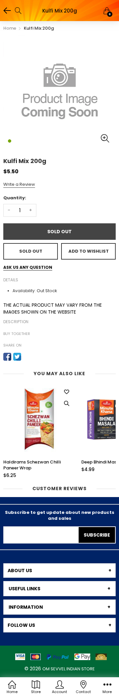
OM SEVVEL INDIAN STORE (68, 669)
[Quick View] (66, 403)
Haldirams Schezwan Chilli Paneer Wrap (32, 465)
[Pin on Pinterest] (27, 357)
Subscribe (97, 535)
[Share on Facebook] (7, 357)
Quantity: (14, 198)
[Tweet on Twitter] (17, 357)
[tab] (59, 570)
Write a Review (19, 184)
